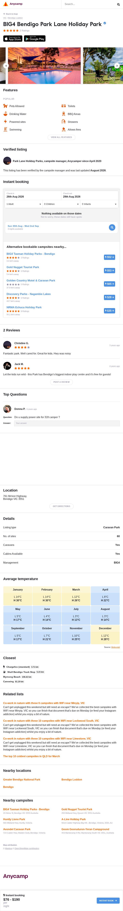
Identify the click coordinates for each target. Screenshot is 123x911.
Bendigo (8, 787)
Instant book (106, 901)
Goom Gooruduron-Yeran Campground (85, 829)
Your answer (21, 423)
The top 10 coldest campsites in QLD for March (31, 756)
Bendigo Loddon (15, 18)
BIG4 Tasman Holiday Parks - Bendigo (26, 809)
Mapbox (8, 848)
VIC (4, 18)
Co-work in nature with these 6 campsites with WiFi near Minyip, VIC (44, 703)
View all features (61, 137)
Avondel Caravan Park (16, 829)
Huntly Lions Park (14, 819)
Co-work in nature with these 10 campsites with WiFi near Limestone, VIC (47, 738)
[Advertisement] (61, 459)
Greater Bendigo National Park (21, 779)
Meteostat (115, 647)
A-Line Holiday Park (74, 819)
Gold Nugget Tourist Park (77, 809)
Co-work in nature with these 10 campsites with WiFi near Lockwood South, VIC (51, 720)
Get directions (61, 506)
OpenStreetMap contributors (27, 848)
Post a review (61, 382)
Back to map (12, 14)
